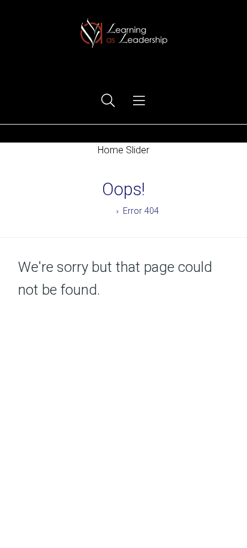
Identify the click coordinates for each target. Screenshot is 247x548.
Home (100, 211)
